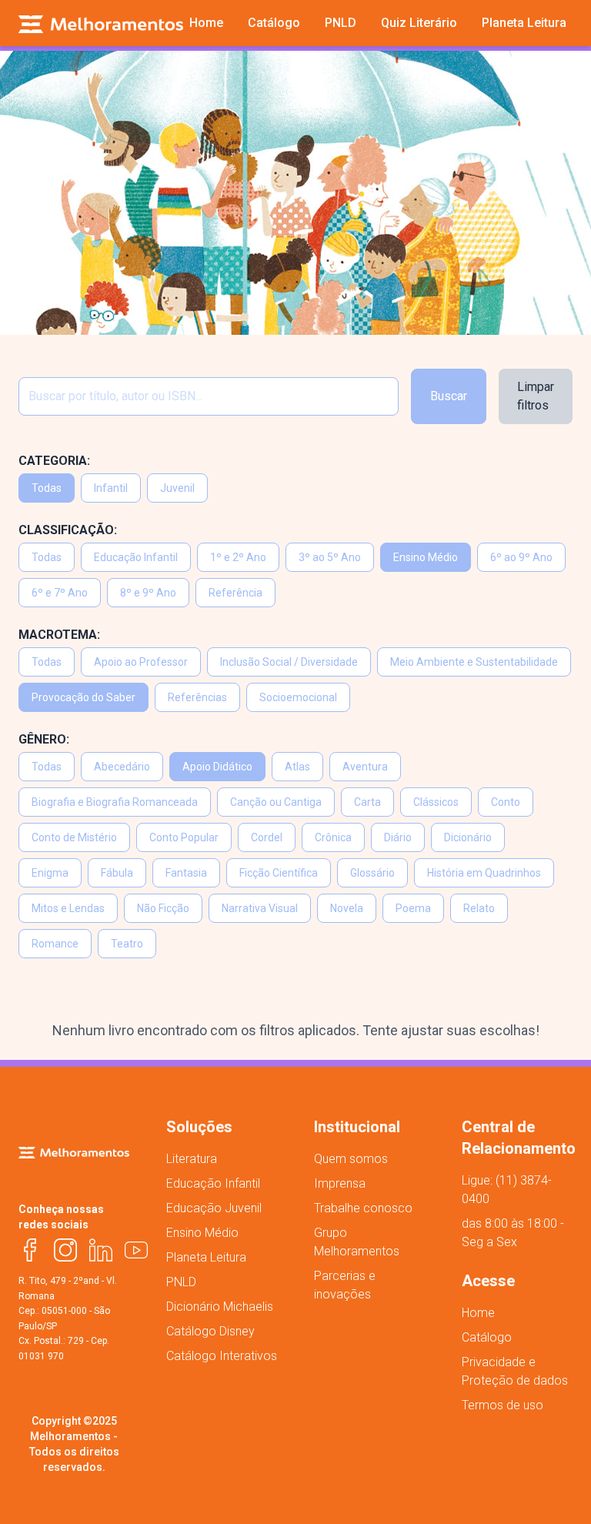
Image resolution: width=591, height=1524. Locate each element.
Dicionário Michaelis (219, 1306)
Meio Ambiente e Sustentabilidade (474, 662)
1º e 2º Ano (238, 557)
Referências (197, 697)
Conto (505, 802)
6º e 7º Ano (60, 593)
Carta (367, 802)
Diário (398, 837)
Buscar (448, 396)
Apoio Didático (217, 766)
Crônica (333, 837)
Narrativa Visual (260, 908)
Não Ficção (163, 908)
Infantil (111, 488)
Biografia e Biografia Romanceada (115, 802)
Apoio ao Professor (141, 662)
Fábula (117, 873)
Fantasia (186, 873)
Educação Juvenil (214, 1208)
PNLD (181, 1282)
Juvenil (177, 488)
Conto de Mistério (74, 837)
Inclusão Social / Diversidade (289, 662)
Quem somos (351, 1158)
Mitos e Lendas (68, 908)
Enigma (50, 873)
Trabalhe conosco (363, 1208)
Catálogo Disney (210, 1331)
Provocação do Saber (83, 697)
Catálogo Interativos (221, 1356)
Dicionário (468, 837)
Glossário (372, 873)
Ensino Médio (425, 557)
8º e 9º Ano (148, 593)
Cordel (266, 837)
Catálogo (487, 1337)
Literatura (191, 1158)
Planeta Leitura (206, 1257)
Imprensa (340, 1183)
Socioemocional (298, 697)
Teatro (127, 943)
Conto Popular (184, 837)
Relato (479, 908)
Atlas (297, 766)
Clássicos (436, 802)
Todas (47, 488)
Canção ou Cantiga (276, 802)
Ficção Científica (278, 873)
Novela (346, 908)
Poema (413, 908)
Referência (235, 593)
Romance (55, 943)
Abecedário (122, 766)
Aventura (365, 766)
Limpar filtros (535, 396)
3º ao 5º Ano (330, 557)
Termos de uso (502, 1405)
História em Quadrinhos (484, 873)
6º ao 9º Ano (521, 557)
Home (478, 1312)
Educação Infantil (136, 557)
